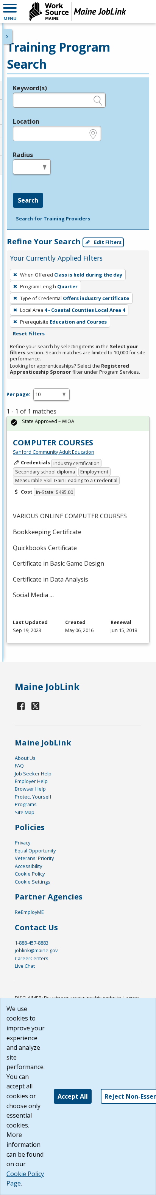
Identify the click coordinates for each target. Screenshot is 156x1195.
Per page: (18, 394)
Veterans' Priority (34, 858)
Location (26, 121)
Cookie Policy (30, 873)
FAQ (19, 765)
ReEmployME (29, 912)
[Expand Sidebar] (7, 36)
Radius (23, 155)
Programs (26, 804)
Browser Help (30, 788)
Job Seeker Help (33, 773)
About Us (25, 758)
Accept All (73, 1096)
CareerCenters (31, 958)
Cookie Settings (32, 881)
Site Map (24, 812)
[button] (10, 11)
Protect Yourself (33, 796)
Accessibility (28, 866)
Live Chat (25, 965)
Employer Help (31, 781)
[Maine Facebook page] (21, 706)
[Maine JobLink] (78, 11)
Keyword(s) (30, 88)
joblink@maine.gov (36, 950)
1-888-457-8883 (31, 942)
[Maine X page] (36, 706)
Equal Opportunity (35, 850)
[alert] (78, 423)
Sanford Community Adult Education (53, 451)
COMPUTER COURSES (53, 442)
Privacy (22, 842)
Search (28, 200)
